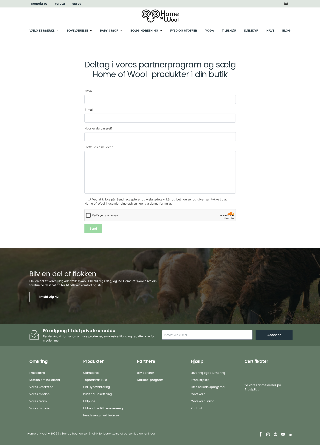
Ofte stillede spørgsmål (208, 387)
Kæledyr (251, 31)
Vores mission (39, 394)
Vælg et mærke (42, 31)
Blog (286, 31)
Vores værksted (41, 387)
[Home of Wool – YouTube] (283, 434)
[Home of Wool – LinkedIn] (290, 434)
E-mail (88, 110)
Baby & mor (109, 31)
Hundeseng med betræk (101, 415)
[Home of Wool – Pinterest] (275, 434)
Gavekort (198, 394)
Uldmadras (91, 373)
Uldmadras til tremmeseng (103, 408)
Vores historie (39, 408)
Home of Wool (37, 433)
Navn (88, 91)
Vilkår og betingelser (74, 433)
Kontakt (196, 408)
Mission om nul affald (44, 380)
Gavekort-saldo (202, 401)
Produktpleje (200, 380)
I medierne (37, 373)
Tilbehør (229, 31)
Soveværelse (77, 31)
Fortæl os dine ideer (98, 147)
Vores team (38, 401)
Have (270, 31)
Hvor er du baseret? (98, 128)
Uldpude (89, 401)
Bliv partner (145, 373)
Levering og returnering (208, 373)
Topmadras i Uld (95, 380)
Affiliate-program (150, 380)
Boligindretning (144, 31)
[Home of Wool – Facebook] (260, 434)
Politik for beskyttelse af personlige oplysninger (123, 433)
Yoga (209, 31)
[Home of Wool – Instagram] (268, 434)
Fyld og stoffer (183, 31)
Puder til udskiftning (97, 394)
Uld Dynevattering (96, 387)
